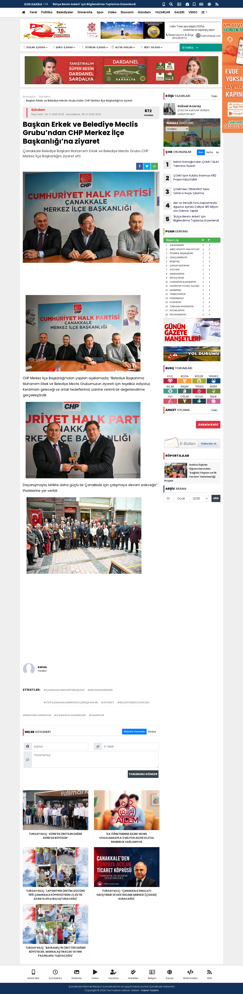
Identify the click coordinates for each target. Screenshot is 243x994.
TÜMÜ (214, 96)
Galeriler (76, 978)
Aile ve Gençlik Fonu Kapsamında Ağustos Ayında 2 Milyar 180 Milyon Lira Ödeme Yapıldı (191, 207)
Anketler (133, 978)
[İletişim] (179, 4)
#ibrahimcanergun (37, 715)
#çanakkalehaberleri (70, 715)
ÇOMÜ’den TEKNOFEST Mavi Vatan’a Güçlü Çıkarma (187, 191)
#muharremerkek (100, 690)
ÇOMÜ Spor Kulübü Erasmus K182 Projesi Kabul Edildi (191, 178)
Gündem (144, 12)
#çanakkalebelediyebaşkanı (63, 690)
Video (112, 12)
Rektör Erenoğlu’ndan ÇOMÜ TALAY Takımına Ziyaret (192, 164)
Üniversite (84, 12)
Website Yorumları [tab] (134, 731)
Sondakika (55, 978)
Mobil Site (33, 978)
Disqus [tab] (152, 731)
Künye (170, 978)
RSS (209, 978)
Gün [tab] (200, 152)
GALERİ (179, 12)
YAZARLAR (162, 12)
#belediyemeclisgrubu (133, 702)
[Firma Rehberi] (187, 4)
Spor (100, 12)
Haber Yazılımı (150, 990)
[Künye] (209, 4)
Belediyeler (65, 12)
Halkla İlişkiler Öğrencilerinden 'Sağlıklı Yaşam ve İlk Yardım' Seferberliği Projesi (190, 472)
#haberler (96, 715)
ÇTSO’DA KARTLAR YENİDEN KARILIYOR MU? (193, 112)
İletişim (152, 978)
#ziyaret (107, 702)
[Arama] (171, 4)
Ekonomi (127, 12)
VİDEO (193, 12)
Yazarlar (113, 978)
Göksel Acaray (189, 106)
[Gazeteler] (201, 4)
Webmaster (190, 978)
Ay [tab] (217, 152)
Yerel (33, 12)
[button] (205, 12)
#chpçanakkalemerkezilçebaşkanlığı (70, 702)
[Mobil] (164, 4)
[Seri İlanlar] (194, 4)
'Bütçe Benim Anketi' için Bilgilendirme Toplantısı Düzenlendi (94, 4)
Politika (46, 12)
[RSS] (217, 4)
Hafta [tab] (209, 152)
